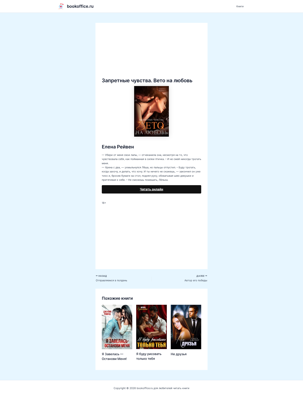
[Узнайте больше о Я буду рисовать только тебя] (151, 326)
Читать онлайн (151, 189)
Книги (240, 6)
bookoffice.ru (80, 6)
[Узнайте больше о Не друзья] (186, 326)
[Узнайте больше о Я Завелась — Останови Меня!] (117, 326)
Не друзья (179, 354)
